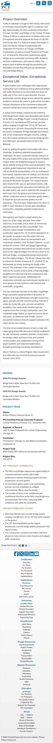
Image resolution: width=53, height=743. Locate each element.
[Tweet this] (22, 545)
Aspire (26, 594)
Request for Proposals (26, 705)
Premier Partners (26, 731)
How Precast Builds (26, 645)
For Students (26, 694)
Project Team (11, 407)
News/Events (26, 621)
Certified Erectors (26, 606)
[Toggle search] (44, 3)
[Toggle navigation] (50, 3)
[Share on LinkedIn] (26, 545)
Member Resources (26, 665)
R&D (26, 682)
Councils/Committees (26, 723)
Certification (26, 559)
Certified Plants (26, 604)
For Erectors (26, 568)
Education (26, 671)
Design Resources (26, 642)
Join (22, 715)
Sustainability (26, 658)
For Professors (26, 697)
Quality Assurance (26, 679)
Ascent (26, 591)
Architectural (26, 650)
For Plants (27, 565)
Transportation (26, 656)
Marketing (26, 673)
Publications (26, 580)
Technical (26, 685)
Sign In (32, 3)
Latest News (26, 624)
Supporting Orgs (26, 617)
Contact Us (11, 740)
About (26, 712)
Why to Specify (26, 573)
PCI (5, 6)
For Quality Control (26, 700)
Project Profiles (26, 647)
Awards (7, 373)
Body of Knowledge (26, 726)
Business (26, 668)
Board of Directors (26, 720)
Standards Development (26, 728)
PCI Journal (26, 588)
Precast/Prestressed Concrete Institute (22, 737)
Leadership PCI (26, 702)
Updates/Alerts (26, 576)
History (29, 717)
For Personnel (26, 571)
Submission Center (26, 597)
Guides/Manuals (26, 661)
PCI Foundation (26, 708)
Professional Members (26, 615)
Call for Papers (26, 635)
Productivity (26, 676)
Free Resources (26, 586)
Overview (26, 562)
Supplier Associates (26, 612)
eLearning (26, 691)
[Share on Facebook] (19, 545)
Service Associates (26, 609)
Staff (22, 717)
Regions (29, 715)
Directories (26, 601)
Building (26, 653)
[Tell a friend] (29, 545)
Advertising (26, 627)
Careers (26, 632)
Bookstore (26, 583)
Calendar (26, 630)
